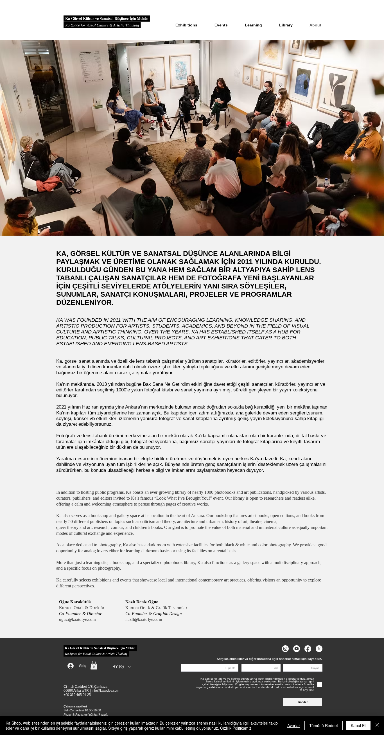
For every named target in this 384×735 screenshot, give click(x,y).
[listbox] (120, 666)
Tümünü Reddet (323, 725)
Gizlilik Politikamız (235, 728)
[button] (94, 665)
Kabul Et (358, 725)
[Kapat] (377, 725)
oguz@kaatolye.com (77, 619)
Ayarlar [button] (293, 725)
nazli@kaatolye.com (143, 619)
